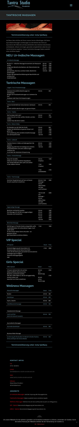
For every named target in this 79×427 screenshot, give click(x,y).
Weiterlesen (40, 424)
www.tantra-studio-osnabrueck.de (21, 377)
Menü (71, 5)
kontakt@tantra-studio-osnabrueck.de (22, 371)
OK (35, 424)
